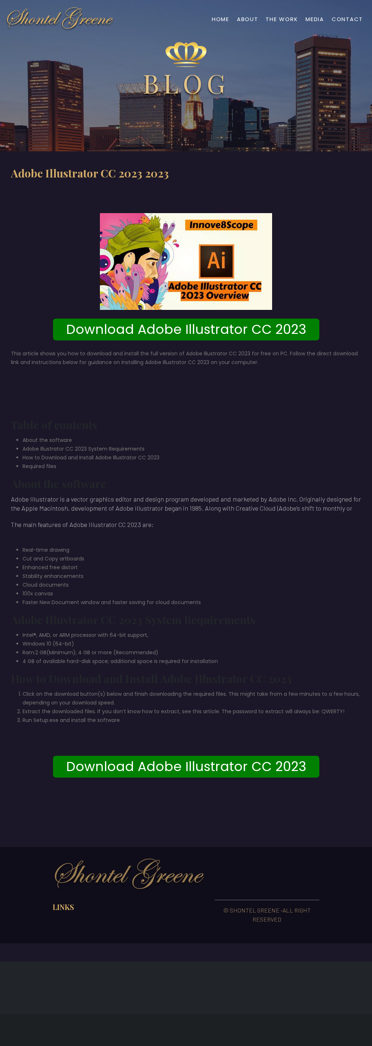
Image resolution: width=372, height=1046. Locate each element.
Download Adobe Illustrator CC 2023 (186, 329)
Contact (347, 19)
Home (220, 19)
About (247, 19)
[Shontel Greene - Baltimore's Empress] (59, 19)
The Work (282, 19)
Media (315, 19)
